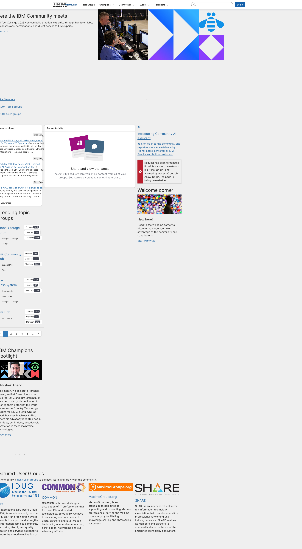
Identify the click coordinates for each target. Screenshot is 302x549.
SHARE (140, 500)
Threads (32, 227)
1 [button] (15, 454)
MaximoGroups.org (103, 497)
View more (6, 203)
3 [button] (24, 454)
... (33, 333)
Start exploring (146, 240)
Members (32, 237)
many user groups (27, 479)
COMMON (49, 497)
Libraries (32, 232)
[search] (194, 4)
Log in (240, 4)
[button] (107, 4)
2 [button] (19, 454)
